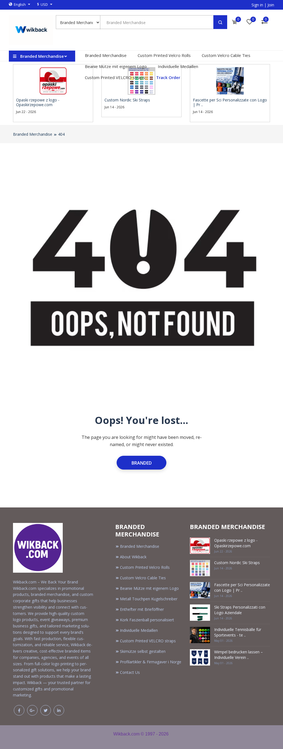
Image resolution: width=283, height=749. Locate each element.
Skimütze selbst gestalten (143, 651)
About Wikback (133, 556)
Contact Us (130, 672)
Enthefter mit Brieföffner (142, 609)
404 (61, 134)
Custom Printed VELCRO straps (115, 77)
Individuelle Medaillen (178, 66)
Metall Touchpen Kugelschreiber (148, 598)
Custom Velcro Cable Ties (226, 55)
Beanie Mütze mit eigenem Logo (116, 66)
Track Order (168, 77)
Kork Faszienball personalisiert (147, 619)
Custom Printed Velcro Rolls (164, 55)
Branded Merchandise (106, 55)
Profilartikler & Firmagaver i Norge (150, 661)
